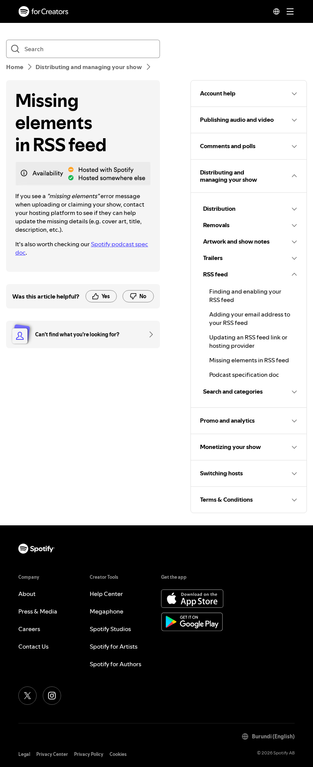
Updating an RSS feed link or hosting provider (248, 341)
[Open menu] (290, 11)
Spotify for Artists (113, 646)
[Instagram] (52, 695)
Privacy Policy (88, 754)
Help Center (106, 593)
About (26, 593)
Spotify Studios (110, 629)
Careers (29, 629)
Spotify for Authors (115, 664)
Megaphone (106, 611)
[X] (27, 695)
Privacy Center (52, 754)
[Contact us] (148, 334)
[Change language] (276, 11)
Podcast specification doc (244, 374)
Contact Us (33, 646)
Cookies (118, 754)
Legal (24, 754)
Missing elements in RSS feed (249, 360)
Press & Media (37, 611)
